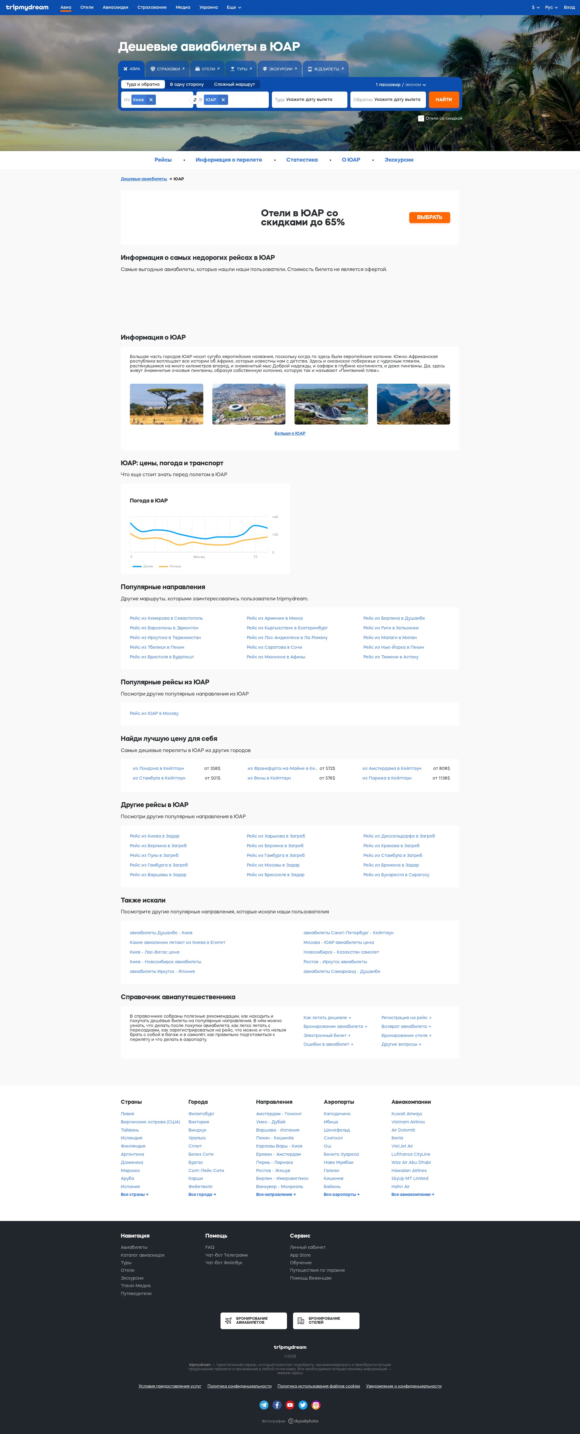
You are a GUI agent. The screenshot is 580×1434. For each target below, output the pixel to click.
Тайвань (130, 1130)
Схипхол (333, 1138)
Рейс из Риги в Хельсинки (391, 628)
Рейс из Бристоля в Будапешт (162, 657)
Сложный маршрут (234, 84)
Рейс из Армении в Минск (275, 618)
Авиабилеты (134, 1247)
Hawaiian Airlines (409, 1170)
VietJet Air (402, 1146)
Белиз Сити (201, 1154)
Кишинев (333, 1178)
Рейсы (163, 160)
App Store (300, 1255)
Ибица (331, 1122)
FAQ (209, 1247)
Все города (200, 1194)
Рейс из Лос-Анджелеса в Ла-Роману (287, 637)
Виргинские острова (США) (150, 1122)
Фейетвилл (200, 1186)
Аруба (127, 1178)
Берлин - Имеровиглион (282, 1178)
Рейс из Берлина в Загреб (158, 846)
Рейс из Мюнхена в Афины (276, 657)
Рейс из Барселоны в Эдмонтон (164, 628)
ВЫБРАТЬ (430, 217)
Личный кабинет (308, 1247)
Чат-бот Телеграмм (226, 1255)
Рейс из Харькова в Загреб (276, 836)
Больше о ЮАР (290, 433)
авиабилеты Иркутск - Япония (162, 971)
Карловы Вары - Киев (279, 1146)
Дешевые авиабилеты (144, 179)
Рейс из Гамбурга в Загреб (159, 865)
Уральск (197, 1138)
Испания (130, 1186)
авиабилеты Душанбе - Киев (161, 933)
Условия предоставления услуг (170, 1386)
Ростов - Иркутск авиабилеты (335, 962)
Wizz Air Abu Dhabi (411, 1162)
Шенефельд (337, 1130)
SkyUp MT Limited (410, 1178)
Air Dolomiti (403, 1130)
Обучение (301, 1263)
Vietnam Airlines (408, 1122)
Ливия (127, 1114)
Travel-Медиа (135, 1286)
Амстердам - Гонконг (279, 1114)
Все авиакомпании (411, 1194)
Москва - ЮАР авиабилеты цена (339, 942)
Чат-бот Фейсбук (223, 1263)
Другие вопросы (400, 1044)
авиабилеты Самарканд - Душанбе (342, 971)
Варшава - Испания (277, 1130)
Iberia (397, 1138)
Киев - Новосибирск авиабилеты (165, 962)
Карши (195, 1178)
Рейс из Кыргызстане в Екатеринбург (287, 628)
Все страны (133, 1194)
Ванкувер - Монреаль (279, 1186)
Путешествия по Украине (317, 1270)
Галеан (331, 1170)
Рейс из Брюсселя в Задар (275, 875)
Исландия (131, 1138)
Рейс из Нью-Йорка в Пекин (393, 647)
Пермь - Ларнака (274, 1162)
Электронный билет (326, 1035)
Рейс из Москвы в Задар (273, 865)
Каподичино (337, 1114)
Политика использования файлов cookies (319, 1386)
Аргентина (132, 1154)
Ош (327, 1146)
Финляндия (133, 1146)
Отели (127, 1270)
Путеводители (136, 1293)
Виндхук (197, 1130)
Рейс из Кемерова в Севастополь (166, 618)
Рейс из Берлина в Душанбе (394, 618)
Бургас (195, 1162)
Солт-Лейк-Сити (206, 1170)
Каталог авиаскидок (143, 1255)
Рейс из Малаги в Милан (390, 637)
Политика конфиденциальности (240, 1386)
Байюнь (332, 1186)
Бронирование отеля (405, 1035)
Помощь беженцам (310, 1278)
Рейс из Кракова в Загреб (391, 846)
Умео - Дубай (270, 1122)
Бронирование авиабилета (334, 1026)
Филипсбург (201, 1114)
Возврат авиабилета (405, 1026)
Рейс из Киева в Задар (154, 836)
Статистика (302, 160)
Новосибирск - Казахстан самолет (341, 952)
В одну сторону (187, 84)
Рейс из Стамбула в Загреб (392, 855)
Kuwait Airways (407, 1114)
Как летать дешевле (326, 1018)
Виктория (198, 1122)
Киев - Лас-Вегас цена (154, 952)
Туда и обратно (143, 84)
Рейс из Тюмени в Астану (390, 657)
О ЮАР (351, 160)
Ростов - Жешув (273, 1170)
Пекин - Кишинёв (275, 1138)
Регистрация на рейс (405, 1018)
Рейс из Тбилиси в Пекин (157, 647)
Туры (126, 1263)
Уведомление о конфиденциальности (404, 1386)
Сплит (195, 1146)
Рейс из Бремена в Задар (391, 865)
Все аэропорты (340, 1194)
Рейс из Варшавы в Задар (158, 875)
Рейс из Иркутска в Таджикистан (165, 637)
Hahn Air (401, 1186)
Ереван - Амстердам (278, 1154)
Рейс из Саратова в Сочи (274, 647)
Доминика (132, 1162)
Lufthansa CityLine (411, 1154)
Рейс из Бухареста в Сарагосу (396, 875)
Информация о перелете (229, 160)
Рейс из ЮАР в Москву (154, 713)
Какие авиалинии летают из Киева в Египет (177, 942)
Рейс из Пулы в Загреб (154, 855)
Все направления (274, 1194)
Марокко (130, 1170)
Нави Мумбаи (338, 1162)
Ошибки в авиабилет (327, 1044)
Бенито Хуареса (341, 1154)
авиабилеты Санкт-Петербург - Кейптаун (349, 933)
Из (127, 100)
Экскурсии (399, 160)
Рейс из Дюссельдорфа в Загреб (399, 836)
